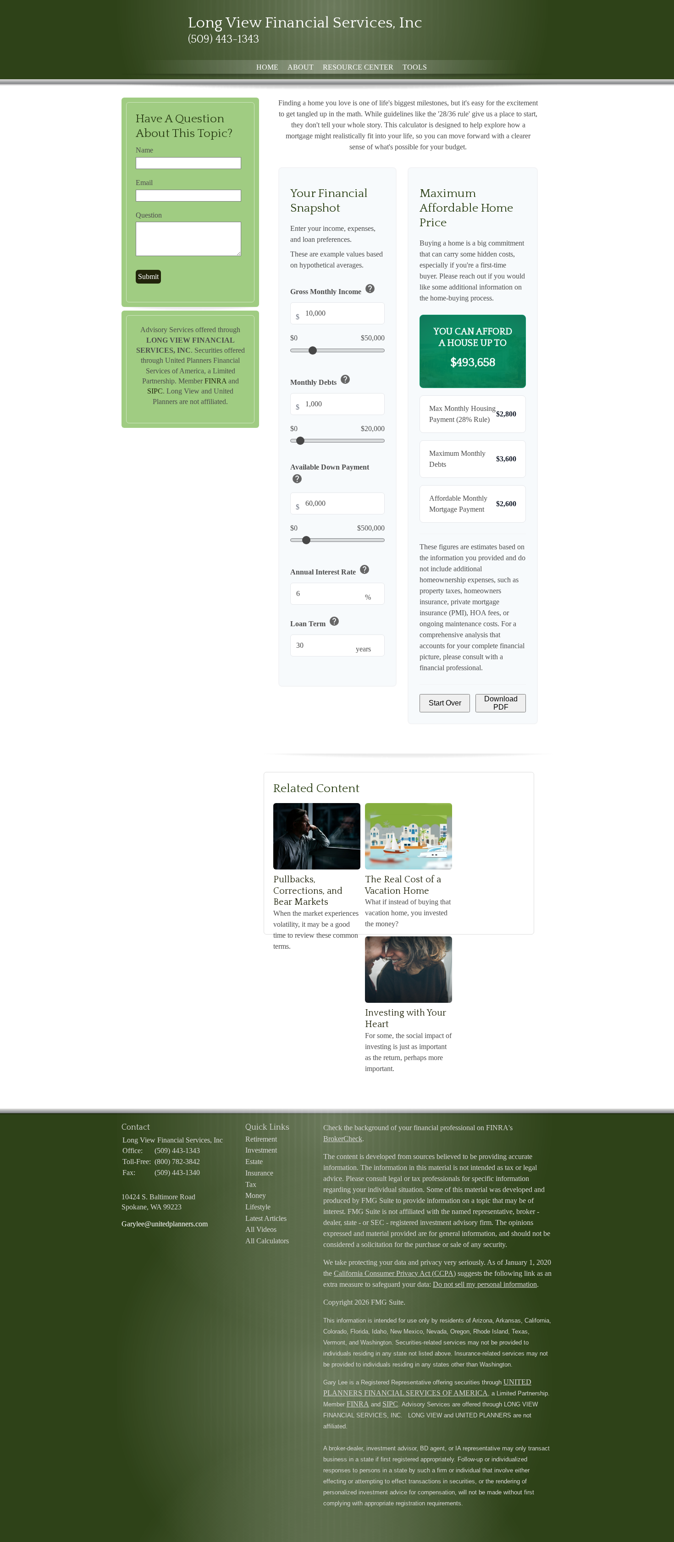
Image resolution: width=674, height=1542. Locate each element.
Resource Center (358, 67)
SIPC (155, 391)
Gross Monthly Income (333, 290)
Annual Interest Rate (330, 570)
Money (255, 1195)
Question (149, 215)
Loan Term (315, 622)
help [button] (370, 289)
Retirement (261, 1139)
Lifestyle (258, 1207)
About (300, 67)
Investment (261, 1150)
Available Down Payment (329, 475)
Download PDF (501, 703)
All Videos (260, 1229)
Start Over (445, 703)
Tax (250, 1184)
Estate (254, 1161)
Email (144, 182)
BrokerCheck (342, 1139)
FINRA (215, 381)
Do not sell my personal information (485, 1284)
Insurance (259, 1173)
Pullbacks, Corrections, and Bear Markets (308, 891)
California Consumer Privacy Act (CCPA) (395, 1273)
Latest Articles (266, 1218)
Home (267, 67)
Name (144, 150)
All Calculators (267, 1241)
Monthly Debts (320, 380)
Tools (415, 67)
